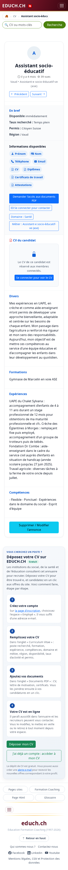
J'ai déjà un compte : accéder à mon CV (34, 756)
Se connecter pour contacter (32, 208)
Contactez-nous (48, 847)
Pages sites (15, 789)
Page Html (18, 797)
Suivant (37, 94)
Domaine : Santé (21, 216)
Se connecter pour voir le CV (34, 277)
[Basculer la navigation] (62, 6)
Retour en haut (36, 838)
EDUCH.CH (17, 6)
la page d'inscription (27, 610)
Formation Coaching (47, 789)
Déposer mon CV (21, 744)
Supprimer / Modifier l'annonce (34, 527)
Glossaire (50, 797)
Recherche (54, 25)
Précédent (20, 94)
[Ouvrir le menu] (9, 810)
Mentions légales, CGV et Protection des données (34, 860)
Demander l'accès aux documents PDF (34, 198)
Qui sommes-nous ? (22, 847)
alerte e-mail (25, 769)
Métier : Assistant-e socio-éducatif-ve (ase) (34, 226)
